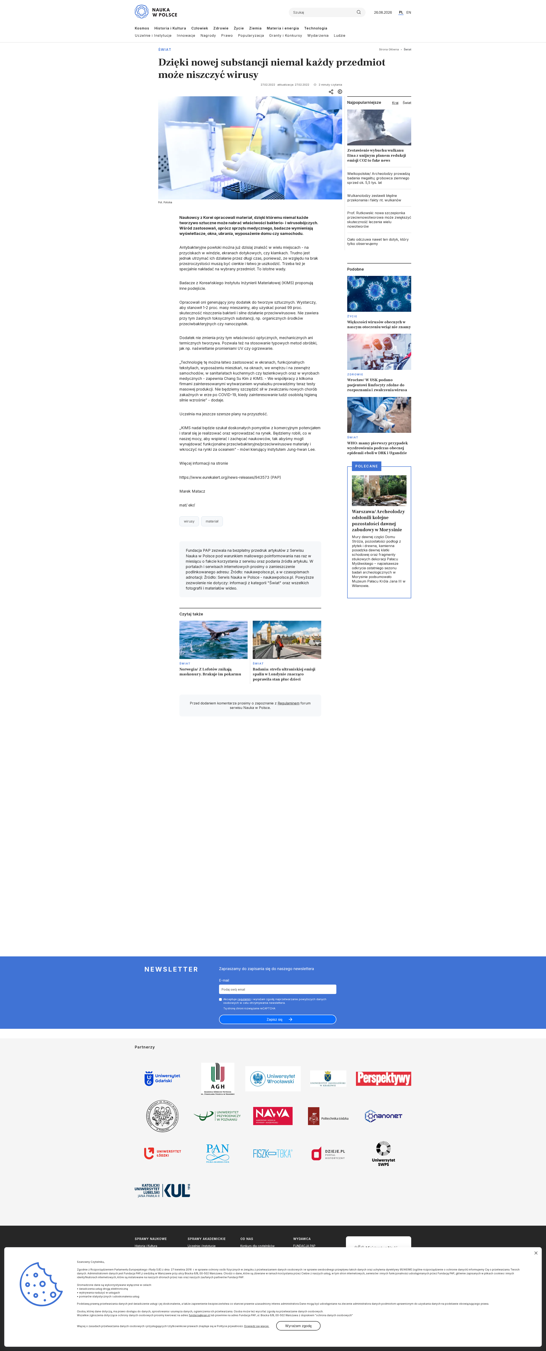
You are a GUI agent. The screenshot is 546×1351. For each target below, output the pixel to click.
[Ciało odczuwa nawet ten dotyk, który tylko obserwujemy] (379, 242)
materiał (212, 521)
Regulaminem (288, 703)
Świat (164, 49)
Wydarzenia (318, 35)
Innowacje (186, 35)
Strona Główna (389, 49)
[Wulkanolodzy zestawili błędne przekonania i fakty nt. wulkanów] (379, 198)
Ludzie (340, 35)
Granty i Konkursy (285, 35)
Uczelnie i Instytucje (153, 35)
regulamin (244, 999)
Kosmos (142, 28)
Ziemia (255, 28)
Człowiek (199, 28)
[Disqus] (250, 780)
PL (401, 12)
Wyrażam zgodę (298, 1326)
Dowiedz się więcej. (256, 1326)
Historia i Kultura (170, 28)
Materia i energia (283, 28)
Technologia (315, 28)
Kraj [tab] (395, 103)
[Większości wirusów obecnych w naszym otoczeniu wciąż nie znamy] (379, 303)
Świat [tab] (407, 103)
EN (408, 12)
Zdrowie (221, 28)
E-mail (224, 980)
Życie (239, 28)
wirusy (189, 521)
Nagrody (208, 35)
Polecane (366, 466)
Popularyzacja (251, 35)
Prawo (227, 35)
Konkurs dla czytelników (257, 1246)
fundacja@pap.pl (199, 1315)
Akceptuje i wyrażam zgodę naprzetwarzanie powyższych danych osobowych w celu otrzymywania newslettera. (274, 1000)
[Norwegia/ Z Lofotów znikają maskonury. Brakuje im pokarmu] (213, 652)
